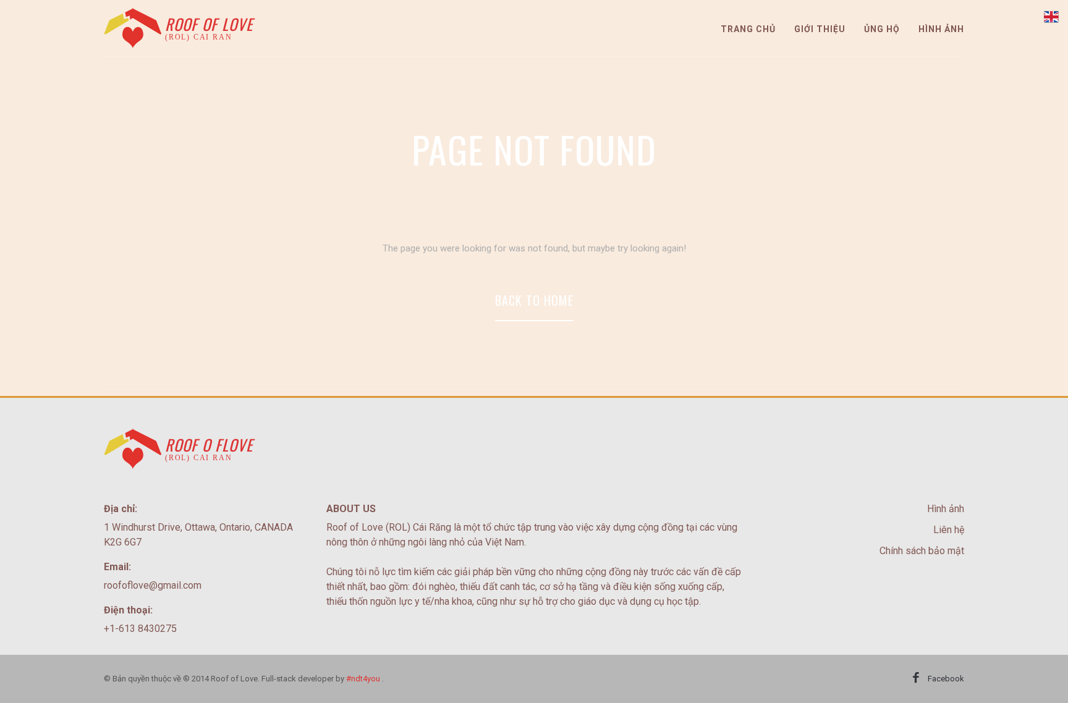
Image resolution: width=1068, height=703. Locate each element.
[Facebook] (916, 679)
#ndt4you (363, 678)
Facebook (946, 679)
